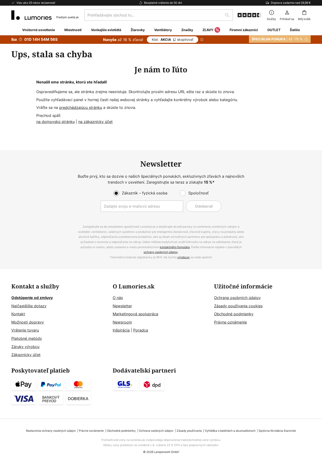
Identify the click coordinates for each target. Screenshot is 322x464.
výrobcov (183, 257)
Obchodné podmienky (233, 313)
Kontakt (18, 313)
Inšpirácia (121, 330)
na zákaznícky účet (95, 121)
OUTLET (274, 30)
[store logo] (45, 15)
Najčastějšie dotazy (28, 305)
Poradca (140, 330)
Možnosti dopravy (27, 322)
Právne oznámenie (230, 322)
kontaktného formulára (175, 247)
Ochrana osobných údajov (237, 297)
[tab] (59, 320)
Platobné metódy (26, 338)
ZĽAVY (207, 30)
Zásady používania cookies (238, 305)
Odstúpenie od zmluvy (32, 297)
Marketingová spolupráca (135, 313)
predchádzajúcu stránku (80, 107)
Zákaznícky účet (26, 354)
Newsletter (122, 305)
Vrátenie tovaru (25, 330)
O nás (118, 297)
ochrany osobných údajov (161, 252)
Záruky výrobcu (25, 346)
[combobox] (159, 15)
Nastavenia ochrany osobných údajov (51, 431)
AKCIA (172, 39)
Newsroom (122, 322)
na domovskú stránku (55, 121)
